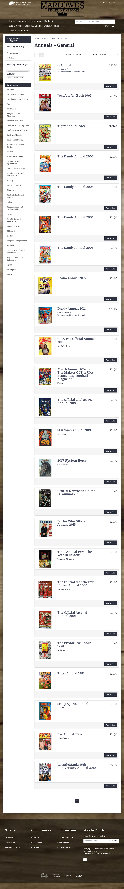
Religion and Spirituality (17, 241)
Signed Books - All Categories (15, 258)
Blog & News (15, 26)
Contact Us (49, 21)
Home (12, 21)
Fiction (10, 152)
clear (21, 78)
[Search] (113, 22)
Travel (9, 274)
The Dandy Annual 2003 (75, 187)
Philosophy (11, 231)
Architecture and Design (17, 99)
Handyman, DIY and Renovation (15, 174)
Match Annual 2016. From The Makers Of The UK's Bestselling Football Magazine (76, 374)
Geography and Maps (16, 168)
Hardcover (13, 53)
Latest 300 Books (33, 26)
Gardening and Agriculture (13, 162)
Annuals (10, 90)
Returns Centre (63, 847)
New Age (11, 214)
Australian (11, 109)
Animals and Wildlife (15, 94)
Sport (9, 265)
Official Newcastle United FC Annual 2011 (76, 492)
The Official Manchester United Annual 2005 (75, 583)
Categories (36, 21)
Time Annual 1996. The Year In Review (74, 553)
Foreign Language (15, 156)
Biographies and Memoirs (14, 114)
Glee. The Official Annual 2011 (76, 340)
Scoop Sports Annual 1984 (72, 705)
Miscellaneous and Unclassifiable (15, 208)
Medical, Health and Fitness (15, 196)
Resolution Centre (12, 847)
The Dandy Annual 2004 (75, 217)
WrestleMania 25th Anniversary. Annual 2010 (76, 766)
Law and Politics (14, 185)
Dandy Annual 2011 (71, 308)
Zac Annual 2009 (69, 734)
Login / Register (109, 2)
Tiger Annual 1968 (71, 126)
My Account (10, 837)
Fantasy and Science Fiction (15, 146)
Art (8, 104)
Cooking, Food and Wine (17, 130)
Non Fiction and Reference (14, 220)
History (10, 181)
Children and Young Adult (18, 125)
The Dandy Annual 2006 (75, 248)
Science (10, 245)
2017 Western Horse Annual (72, 462)
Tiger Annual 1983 (71, 673)
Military (10, 202)
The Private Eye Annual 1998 (75, 644)
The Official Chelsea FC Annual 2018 (74, 401)
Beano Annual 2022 (72, 278)
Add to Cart (110, 86)
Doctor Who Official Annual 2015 (72, 523)
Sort (94, 55)
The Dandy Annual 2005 (75, 156)
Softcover (13, 58)
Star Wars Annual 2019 (74, 430)
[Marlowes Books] (62, 9)
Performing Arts (14, 226)
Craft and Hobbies (14, 135)
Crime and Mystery (15, 140)
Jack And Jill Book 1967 (74, 95)
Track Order (10, 842)
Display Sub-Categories (13, 39)
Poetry (10, 236)
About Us (22, 21)
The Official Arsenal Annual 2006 (72, 614)
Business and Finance (16, 121)
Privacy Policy (63, 842)
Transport (11, 269)
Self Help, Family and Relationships (16, 251)
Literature (11, 190)
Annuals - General (59, 38)
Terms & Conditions (65, 837)
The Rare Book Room (19, 30)
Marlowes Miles (51, 26)
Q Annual (64, 65)
